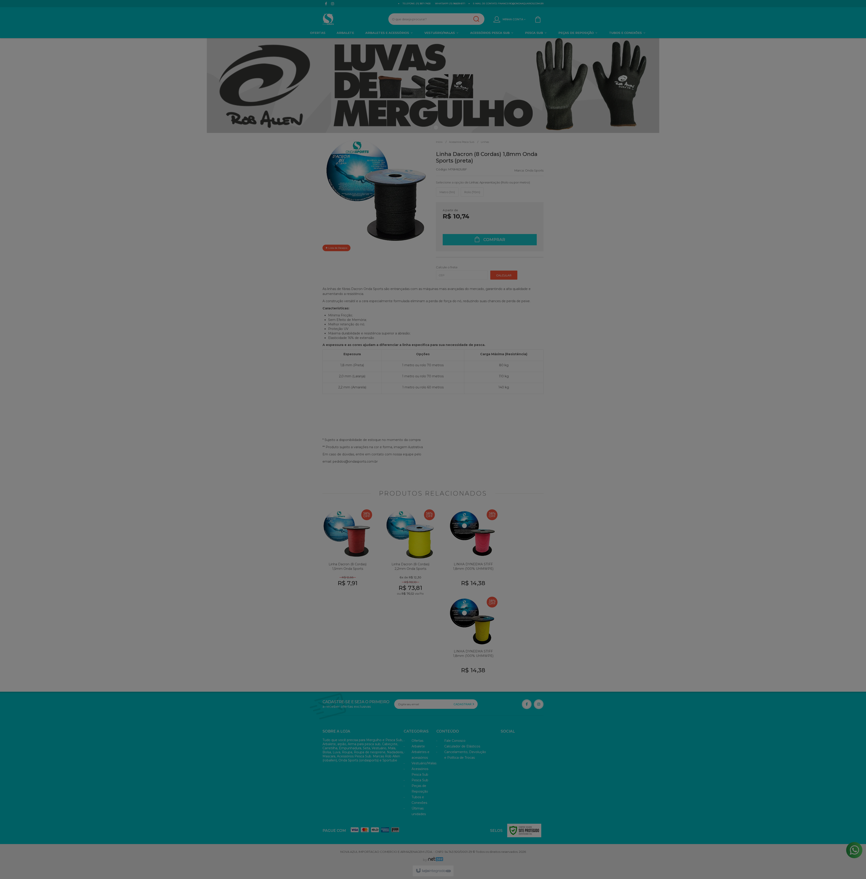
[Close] (494, 395)
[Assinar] (471, 471)
